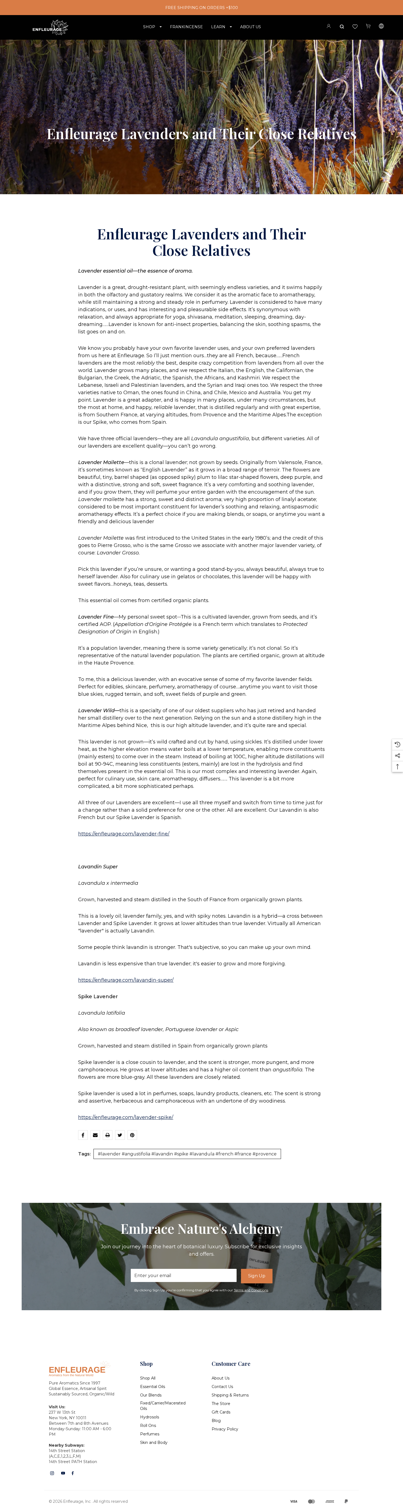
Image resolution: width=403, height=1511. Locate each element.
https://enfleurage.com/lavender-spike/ (125, 1117)
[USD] (381, 26)
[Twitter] (120, 1135)
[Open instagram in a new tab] (52, 1473)
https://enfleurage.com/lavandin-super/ (126, 980)
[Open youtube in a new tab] (63, 1473)
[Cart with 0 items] (368, 26)
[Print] (107, 1135)
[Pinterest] (132, 1135)
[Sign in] (328, 27)
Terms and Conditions (251, 1290)
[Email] (95, 1135)
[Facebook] (83, 1135)
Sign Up (256, 1275)
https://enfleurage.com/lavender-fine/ (123, 834)
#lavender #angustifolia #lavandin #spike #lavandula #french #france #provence (187, 1154)
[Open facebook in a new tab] (72, 1473)
